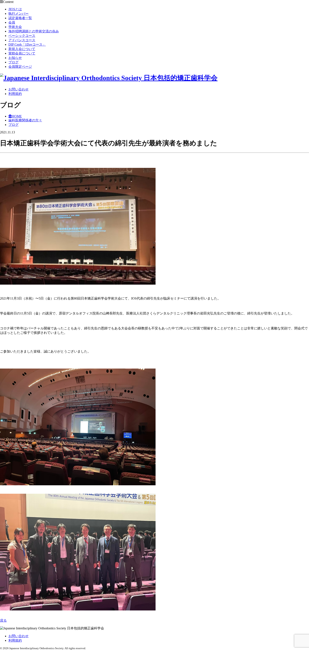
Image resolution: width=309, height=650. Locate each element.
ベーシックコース (21, 35)
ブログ (13, 62)
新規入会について (21, 49)
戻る (3, 620)
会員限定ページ (20, 66)
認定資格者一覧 (20, 18)
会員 (11, 22)
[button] (154, 226)
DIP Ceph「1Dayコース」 (27, 44)
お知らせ (15, 58)
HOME (17, 116)
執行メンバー (18, 13)
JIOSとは (15, 9)
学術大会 (15, 27)
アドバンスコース (21, 40)
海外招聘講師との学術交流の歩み (33, 31)
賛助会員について (21, 53)
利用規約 (15, 94)
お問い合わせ (18, 89)
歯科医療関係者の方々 (25, 120)
